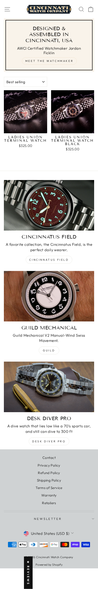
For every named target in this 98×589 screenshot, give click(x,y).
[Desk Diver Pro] (49, 387)
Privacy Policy (49, 465)
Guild (49, 350)
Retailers (49, 503)
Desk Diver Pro (49, 441)
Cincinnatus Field (49, 259)
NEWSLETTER (48, 519)
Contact (49, 457)
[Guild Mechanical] (49, 296)
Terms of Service (49, 488)
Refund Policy (49, 473)
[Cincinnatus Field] (49, 205)
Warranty (49, 495)
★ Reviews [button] (28, 573)
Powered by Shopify (49, 564)
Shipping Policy (49, 480)
